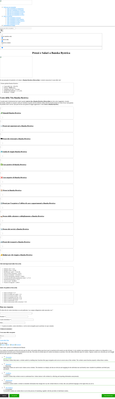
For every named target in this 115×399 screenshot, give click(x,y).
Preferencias (9, 380)
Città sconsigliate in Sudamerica (15, 8)
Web (1, 322)
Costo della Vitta (4, 340)
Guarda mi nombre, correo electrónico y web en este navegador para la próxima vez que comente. (28, 326)
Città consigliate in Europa (14, 17)
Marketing (8, 364)
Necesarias (9, 357)
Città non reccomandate (9, 7)
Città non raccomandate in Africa (15, 14)
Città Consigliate (7, 16)
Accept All (14, 395)
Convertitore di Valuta (9, 25)
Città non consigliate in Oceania (15, 10)
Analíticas (8, 373)
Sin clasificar (9, 387)
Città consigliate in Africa (13, 22)
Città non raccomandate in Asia (15, 13)
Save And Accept (108, 395)
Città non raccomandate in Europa (16, 11)
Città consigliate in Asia (13, 24)
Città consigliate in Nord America (15, 20)
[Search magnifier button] (1, 30)
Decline (4, 395)
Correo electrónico (5, 319)
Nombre (2, 316)
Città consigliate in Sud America (15, 19)
